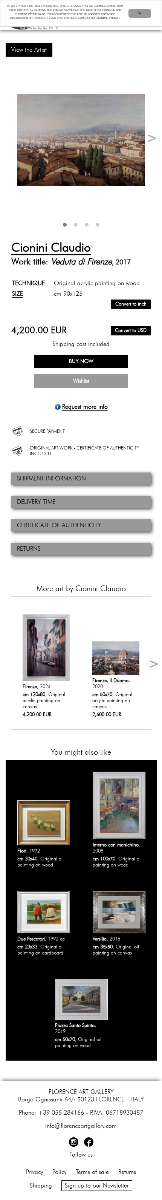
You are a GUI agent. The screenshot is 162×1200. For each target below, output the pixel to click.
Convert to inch (131, 304)
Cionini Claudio (51, 248)
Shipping (41, 1186)
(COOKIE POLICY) (108, 18)
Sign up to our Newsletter (97, 1186)
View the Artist (29, 50)
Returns (127, 1172)
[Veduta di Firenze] (81, 139)
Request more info (85, 407)
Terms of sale (92, 1172)
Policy (59, 1172)
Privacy (34, 1172)
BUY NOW (81, 361)
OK (140, 13)
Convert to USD (131, 330)
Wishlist (81, 381)
